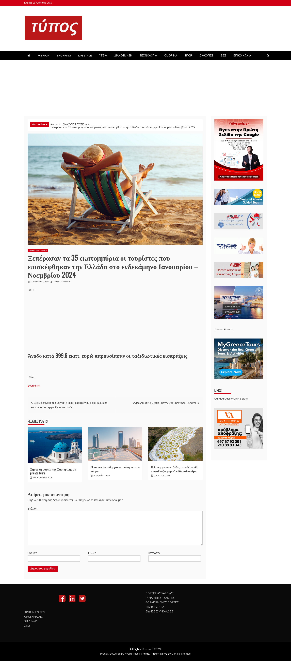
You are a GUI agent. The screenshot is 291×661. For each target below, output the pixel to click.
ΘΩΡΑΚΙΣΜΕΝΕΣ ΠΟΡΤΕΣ (162, 602)
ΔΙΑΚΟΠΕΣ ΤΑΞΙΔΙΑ (38, 250)
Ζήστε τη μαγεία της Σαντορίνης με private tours (53, 471)
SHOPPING (64, 55)
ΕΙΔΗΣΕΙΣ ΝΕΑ (155, 607)
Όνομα (32, 553)
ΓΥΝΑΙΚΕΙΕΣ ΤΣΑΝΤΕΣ (160, 597)
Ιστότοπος (154, 553)
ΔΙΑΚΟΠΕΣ (206, 55)
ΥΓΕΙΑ (103, 55)
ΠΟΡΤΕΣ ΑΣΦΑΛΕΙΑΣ (159, 593)
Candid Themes (181, 653)
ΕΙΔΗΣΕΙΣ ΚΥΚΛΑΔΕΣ (159, 611)
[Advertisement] (145, 85)
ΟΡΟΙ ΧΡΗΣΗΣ (33, 616)
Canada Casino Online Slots (231, 398)
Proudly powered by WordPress (119, 653)
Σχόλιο (33, 508)
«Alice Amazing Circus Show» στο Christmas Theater (164, 402)
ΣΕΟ (27, 625)
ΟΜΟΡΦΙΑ (170, 55)
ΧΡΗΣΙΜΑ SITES (34, 612)
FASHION (43, 55)
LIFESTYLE (85, 55)
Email (92, 553)
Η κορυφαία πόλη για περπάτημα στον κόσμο (115, 469)
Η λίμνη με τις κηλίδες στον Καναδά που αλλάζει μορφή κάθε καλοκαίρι (174, 469)
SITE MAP (30, 621)
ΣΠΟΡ (188, 55)
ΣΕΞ (223, 55)
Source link (34, 385)
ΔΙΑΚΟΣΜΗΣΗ (123, 55)
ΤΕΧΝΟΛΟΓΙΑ (148, 55)
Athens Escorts (223, 329)
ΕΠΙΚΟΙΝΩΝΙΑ (242, 55)
